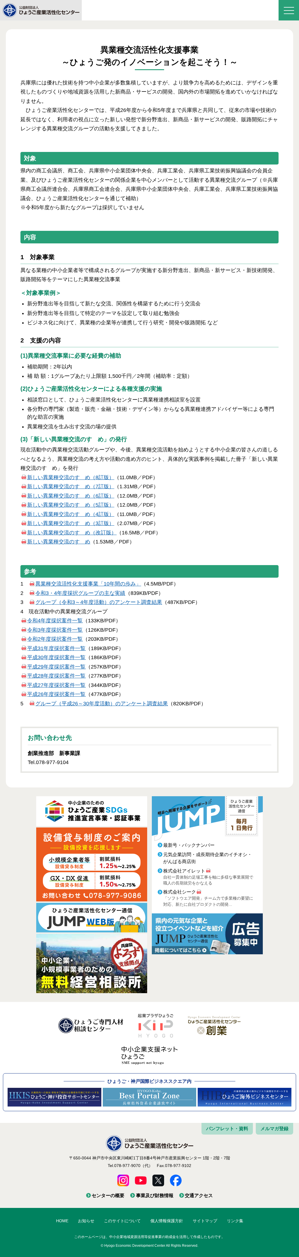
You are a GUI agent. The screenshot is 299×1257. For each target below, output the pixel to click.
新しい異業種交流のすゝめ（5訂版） (70, 505)
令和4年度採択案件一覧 (55, 621)
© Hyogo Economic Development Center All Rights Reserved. (149, 1246)
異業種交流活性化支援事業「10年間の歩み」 (88, 584)
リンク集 (235, 1220)
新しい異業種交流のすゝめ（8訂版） (70, 477)
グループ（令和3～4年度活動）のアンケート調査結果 (98, 602)
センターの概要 (108, 1195)
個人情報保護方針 (166, 1220)
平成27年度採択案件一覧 (56, 685)
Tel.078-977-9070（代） (130, 1165)
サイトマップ (205, 1220)
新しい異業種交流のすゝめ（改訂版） (72, 533)
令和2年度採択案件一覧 (55, 639)
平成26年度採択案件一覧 (56, 694)
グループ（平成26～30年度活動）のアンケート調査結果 (101, 704)
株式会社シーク (179, 891)
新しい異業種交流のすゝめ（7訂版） (70, 486)
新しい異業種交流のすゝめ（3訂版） (70, 523)
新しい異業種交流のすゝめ (58, 542)
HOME (62, 1220)
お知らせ (86, 1220)
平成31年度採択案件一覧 (56, 648)
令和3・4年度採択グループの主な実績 (80, 593)
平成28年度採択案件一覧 (56, 676)
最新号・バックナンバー (189, 845)
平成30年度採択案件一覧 (56, 657)
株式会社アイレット (184, 870)
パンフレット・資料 (227, 1128)
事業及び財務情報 (154, 1195)
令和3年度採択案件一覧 (55, 630)
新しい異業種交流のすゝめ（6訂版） (70, 496)
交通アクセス (199, 1195)
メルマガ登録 (274, 1128)
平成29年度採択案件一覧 (56, 667)
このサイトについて (122, 1220)
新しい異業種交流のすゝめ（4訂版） (70, 514)
